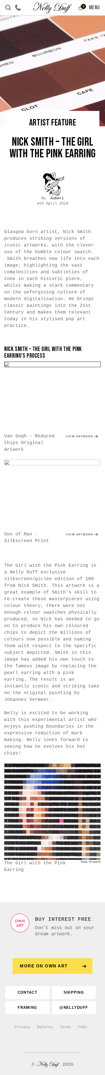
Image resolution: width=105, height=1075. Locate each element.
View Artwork (79, 436)
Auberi (57, 198)
